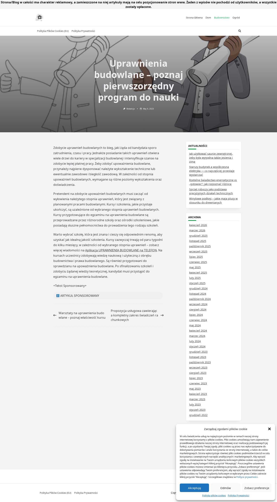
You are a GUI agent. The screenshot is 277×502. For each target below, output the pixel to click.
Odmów (225, 488)
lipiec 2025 (196, 257)
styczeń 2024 (197, 346)
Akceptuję (194, 488)
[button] (269, 429)
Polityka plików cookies (214, 495)
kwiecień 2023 (198, 394)
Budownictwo (222, 17)
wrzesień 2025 (198, 251)
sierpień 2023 (197, 373)
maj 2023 (195, 388)
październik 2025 (200, 246)
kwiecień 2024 (198, 330)
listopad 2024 (197, 293)
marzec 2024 (197, 336)
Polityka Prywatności (238, 495)
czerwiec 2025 (198, 262)
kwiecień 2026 (198, 225)
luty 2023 (195, 404)
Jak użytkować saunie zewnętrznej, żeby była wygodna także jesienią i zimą (211, 157)
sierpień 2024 (197, 309)
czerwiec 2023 (198, 383)
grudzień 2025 (198, 235)
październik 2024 (200, 299)
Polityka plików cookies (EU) (53, 31)
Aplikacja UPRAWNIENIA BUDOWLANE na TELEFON (121, 250)
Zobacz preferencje (256, 488)
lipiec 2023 (196, 378)
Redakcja (130, 108)
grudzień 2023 (198, 352)
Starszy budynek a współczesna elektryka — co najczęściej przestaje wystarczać (211, 171)
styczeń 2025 (197, 283)
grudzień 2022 (198, 415)
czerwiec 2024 (198, 320)
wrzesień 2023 (198, 367)
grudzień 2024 (198, 288)
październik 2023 (200, 362)
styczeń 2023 (197, 410)
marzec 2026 (197, 230)
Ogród (236, 17)
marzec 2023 (197, 399)
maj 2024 (195, 325)
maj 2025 (195, 267)
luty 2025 (195, 278)
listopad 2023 (197, 357)
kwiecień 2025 (198, 272)
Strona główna (194, 17)
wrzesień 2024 (198, 304)
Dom (208, 17)
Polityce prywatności (247, 477)
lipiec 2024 (196, 315)
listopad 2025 (197, 241)
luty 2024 (195, 341)
